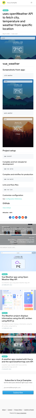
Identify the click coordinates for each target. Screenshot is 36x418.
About (4, 410)
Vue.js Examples (12, 3)
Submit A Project (29, 410)
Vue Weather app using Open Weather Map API (15, 278)
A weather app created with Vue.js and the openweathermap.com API (17, 360)
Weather (5, 10)
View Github (7, 208)
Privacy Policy (18, 410)
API (11, 212)
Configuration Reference (14, 199)
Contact (10, 410)
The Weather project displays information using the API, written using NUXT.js (17, 318)
